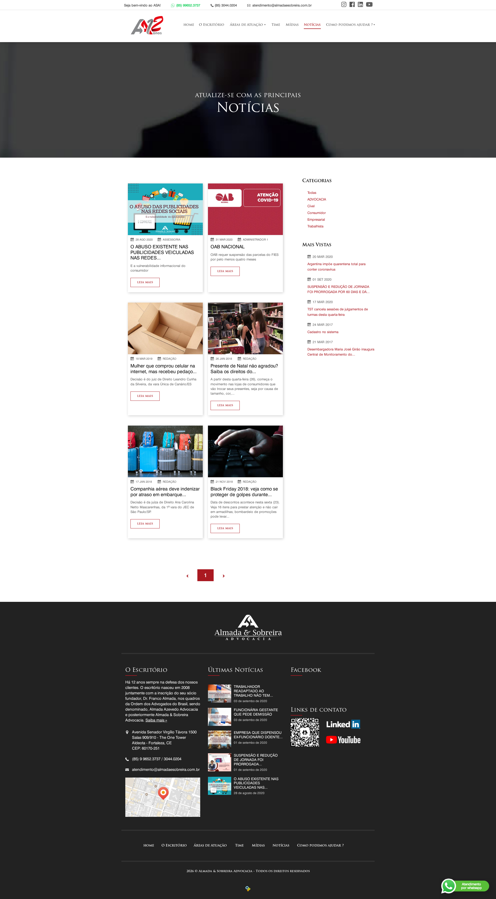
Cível (311, 206)
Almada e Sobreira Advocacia (148, 25)
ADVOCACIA (316, 199)
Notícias (312, 25)
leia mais (145, 282)
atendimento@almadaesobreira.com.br (282, 5)
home (188, 25)
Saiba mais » (156, 720)
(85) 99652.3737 (188, 5)
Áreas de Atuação (246, 25)
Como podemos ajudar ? (349, 25)
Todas (311, 192)
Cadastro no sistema (322, 332)
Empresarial (316, 219)
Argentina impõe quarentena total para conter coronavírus (336, 266)
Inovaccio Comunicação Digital (248, 888)
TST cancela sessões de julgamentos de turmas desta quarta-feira (337, 312)
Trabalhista (315, 226)
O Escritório (211, 25)
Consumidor (316, 213)
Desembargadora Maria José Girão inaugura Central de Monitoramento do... (340, 352)
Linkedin (360, 4)
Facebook (352, 4)
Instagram (343, 4)
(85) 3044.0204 (226, 5)
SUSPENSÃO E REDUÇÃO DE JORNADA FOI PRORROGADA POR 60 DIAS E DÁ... (338, 289)
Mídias (292, 25)
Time (276, 25)
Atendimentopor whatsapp (471, 886)
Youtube (369, 4)
